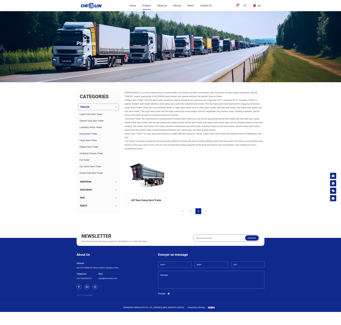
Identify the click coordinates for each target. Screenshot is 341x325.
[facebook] (79, 286)
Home (133, 5)
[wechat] (333, 191)
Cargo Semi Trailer (88, 140)
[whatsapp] (333, 183)
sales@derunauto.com (107, 278)
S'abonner (252, 238)
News (191, 5)
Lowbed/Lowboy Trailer (91, 127)
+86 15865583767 (84, 278)
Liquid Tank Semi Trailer (91, 114)
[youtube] (87, 286)
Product (147, 5)
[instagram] (95, 286)
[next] (206, 211)
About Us (162, 5)
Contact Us (206, 5)
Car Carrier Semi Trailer (90, 166)
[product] (333, 198)
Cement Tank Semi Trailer (92, 120)
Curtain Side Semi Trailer (91, 172)
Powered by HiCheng (196, 307)
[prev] (183, 211)
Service (177, 5)
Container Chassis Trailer (91, 153)
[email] (333, 176)
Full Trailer (84, 159)
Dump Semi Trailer (88, 133)
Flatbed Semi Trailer (89, 146)
